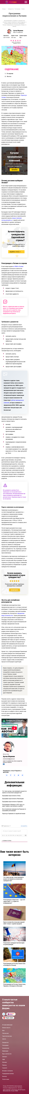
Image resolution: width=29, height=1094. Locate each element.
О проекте (4, 1068)
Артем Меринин (18, 30)
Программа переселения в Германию (12, 801)
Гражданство (11, 8)
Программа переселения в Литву (11, 795)
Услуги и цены (5, 1079)
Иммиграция (5, 1051)
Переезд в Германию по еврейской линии (13, 813)
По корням (10, 73)
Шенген (4, 1039)
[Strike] (8, 835)
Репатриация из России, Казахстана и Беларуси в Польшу (14, 964)
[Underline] (6, 835)
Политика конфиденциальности (10, 1087)
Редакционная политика (8, 1073)
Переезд (4, 1065)
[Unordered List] (12, 835)
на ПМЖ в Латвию (18, 266)
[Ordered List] (10, 835)
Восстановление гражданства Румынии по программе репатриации (14, 809)
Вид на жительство (6, 1054)
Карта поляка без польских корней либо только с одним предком (13, 923)
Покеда (4, 8)
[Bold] (3, 835)
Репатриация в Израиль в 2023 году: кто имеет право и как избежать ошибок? (13, 805)
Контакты (4, 1076)
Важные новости (6, 1027)
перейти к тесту (14, 252)
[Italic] (5, 835)
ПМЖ (3, 1059)
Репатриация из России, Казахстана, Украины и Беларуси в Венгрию (14, 985)
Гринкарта (4, 1056)
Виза (3, 1030)
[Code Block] (15, 835)
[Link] (17, 835)
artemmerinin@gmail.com (9, 759)
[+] (21, 835)
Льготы (9, 76)
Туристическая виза (7, 1036)
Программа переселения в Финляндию (13, 798)
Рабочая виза (5, 1033)
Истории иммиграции (7, 1025)
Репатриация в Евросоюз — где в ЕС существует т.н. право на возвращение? (14, 901)
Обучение (4, 1062)
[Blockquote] (13, 835)
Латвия (23, 8)
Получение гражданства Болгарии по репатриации (13, 943)
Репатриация (17, 8)
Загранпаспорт (5, 1048)
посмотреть (14, 590)
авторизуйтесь (24, 826)
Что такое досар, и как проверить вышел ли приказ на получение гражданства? (14, 791)
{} (18, 835)
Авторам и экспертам (7, 1070)
